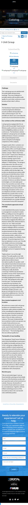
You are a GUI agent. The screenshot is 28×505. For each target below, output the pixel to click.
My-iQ (17, 29)
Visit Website (15, 56)
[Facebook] (15, 499)
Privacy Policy (13, 404)
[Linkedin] (10, 499)
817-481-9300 (17, 493)
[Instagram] (13, 499)
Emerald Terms (6, 404)
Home (10, 23)
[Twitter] (18, 499)
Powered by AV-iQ (20, 404)
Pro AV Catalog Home (6, 29)
